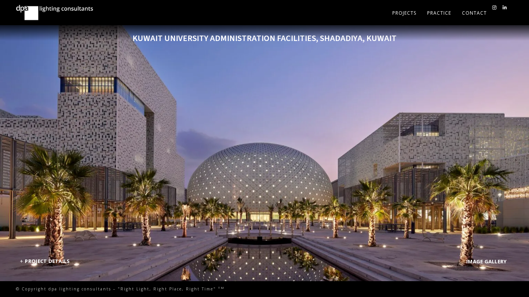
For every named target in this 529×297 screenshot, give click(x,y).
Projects (404, 13)
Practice (439, 13)
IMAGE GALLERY (486, 261)
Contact (474, 13)
